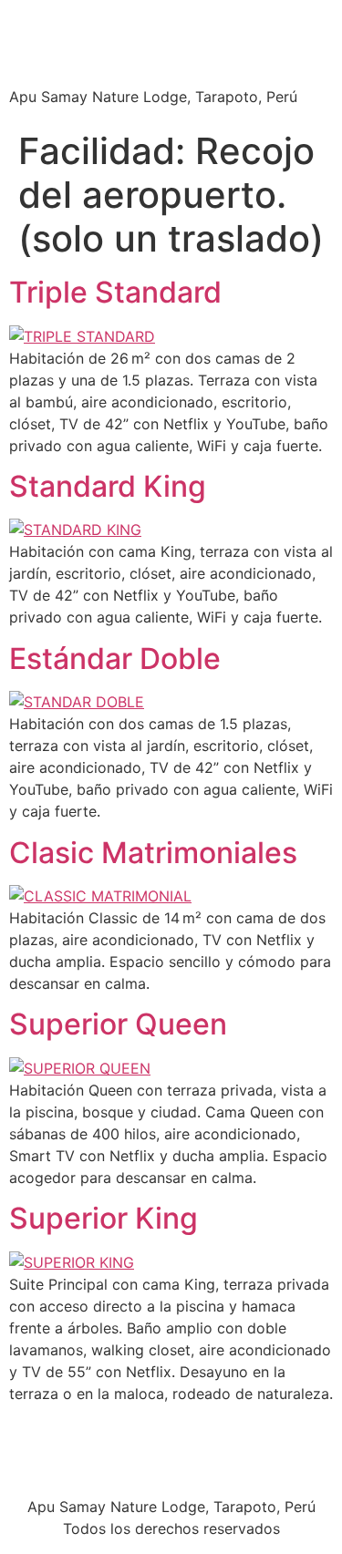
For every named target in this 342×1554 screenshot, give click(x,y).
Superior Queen (118, 1024)
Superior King (103, 1218)
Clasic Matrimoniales (153, 852)
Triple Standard (115, 292)
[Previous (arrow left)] (32, 777)
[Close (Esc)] (282, 20)
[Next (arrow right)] (310, 777)
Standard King (107, 486)
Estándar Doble (115, 658)
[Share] (242, 20)
